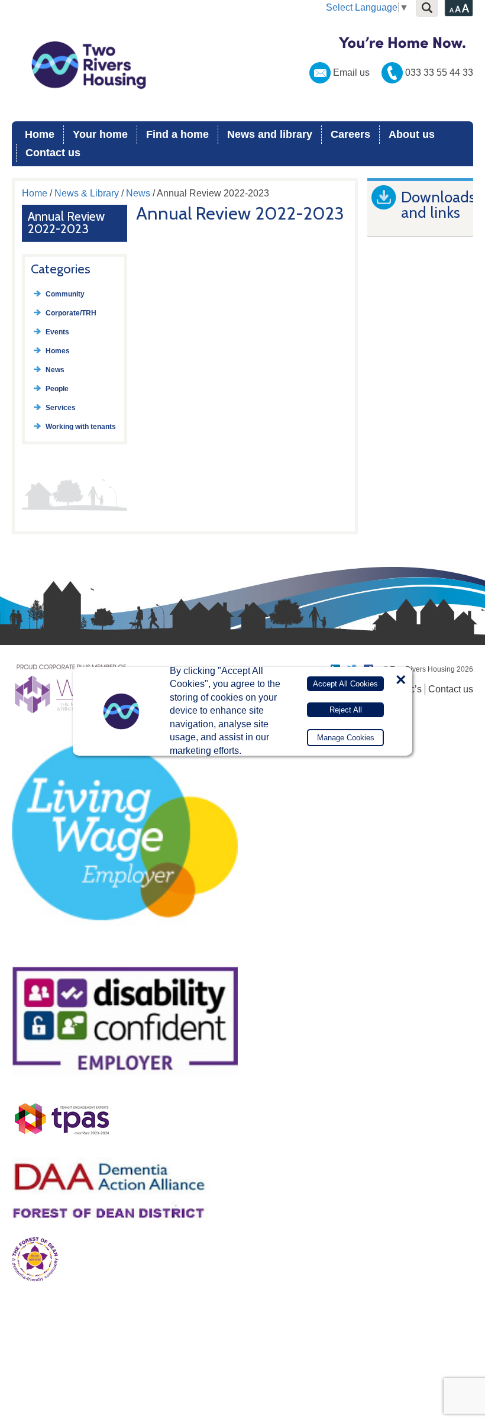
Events (57, 332)
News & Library (86, 193)
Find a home (177, 134)
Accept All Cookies (345, 683)
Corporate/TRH (71, 313)
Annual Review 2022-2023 (66, 222)
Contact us (52, 153)
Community (65, 294)
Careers (350, 134)
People (57, 389)
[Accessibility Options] (458, 8)
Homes (58, 351)
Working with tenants (81, 427)
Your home (100, 134)
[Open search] (427, 8)
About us (412, 134)
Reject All (345, 709)
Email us (351, 72)
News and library (269, 134)
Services (61, 408)
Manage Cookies (345, 737)
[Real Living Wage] (125, 948)
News (138, 193)
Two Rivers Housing (242, 65)
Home (39, 134)
